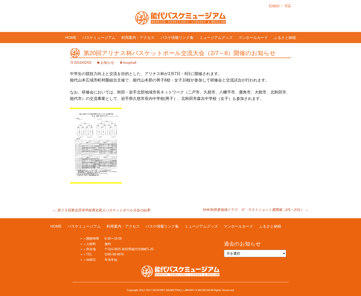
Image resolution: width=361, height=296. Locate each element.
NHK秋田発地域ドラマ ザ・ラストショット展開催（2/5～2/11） (255, 210)
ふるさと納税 (285, 37)
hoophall (129, 62)
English (274, 5)
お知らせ (107, 62)
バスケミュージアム (98, 37)
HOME (70, 37)
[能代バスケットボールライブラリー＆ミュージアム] (180, 20)
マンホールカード (253, 37)
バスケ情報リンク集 (177, 37)
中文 (288, 5)
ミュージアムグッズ (216, 37)
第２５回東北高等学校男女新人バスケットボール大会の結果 (101, 210)
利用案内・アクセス (137, 37)
